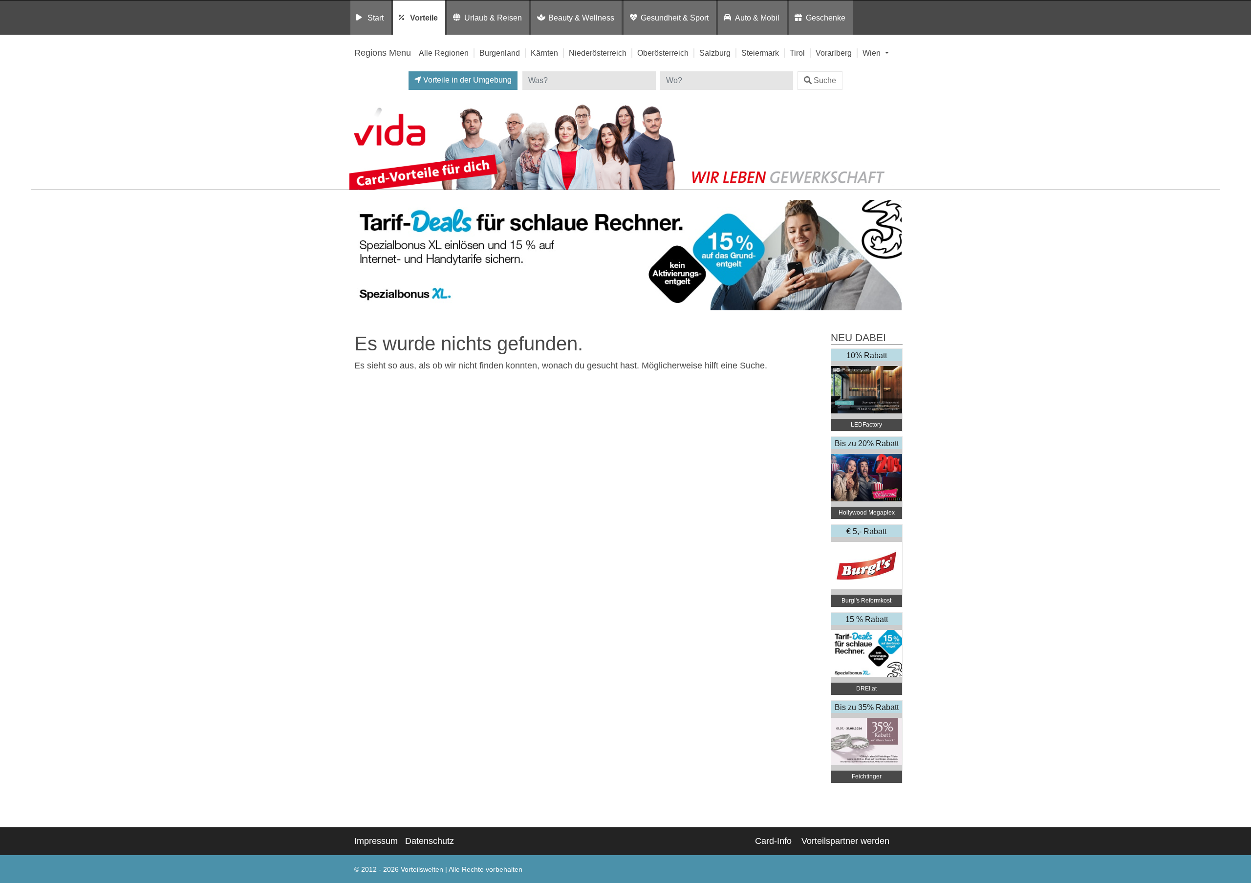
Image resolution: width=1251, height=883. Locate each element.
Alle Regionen (444, 52)
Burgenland (499, 52)
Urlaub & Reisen (493, 17)
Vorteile (424, 17)
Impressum (376, 841)
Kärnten (544, 52)
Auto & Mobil (757, 17)
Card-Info (773, 841)
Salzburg (715, 52)
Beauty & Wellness (581, 17)
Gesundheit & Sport (675, 17)
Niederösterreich (597, 52)
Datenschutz (429, 841)
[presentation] (358, 255)
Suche (825, 80)
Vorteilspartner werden (845, 841)
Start (375, 17)
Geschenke (825, 17)
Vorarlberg (834, 52)
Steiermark (760, 52)
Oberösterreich (663, 52)
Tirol (797, 52)
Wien (873, 52)
